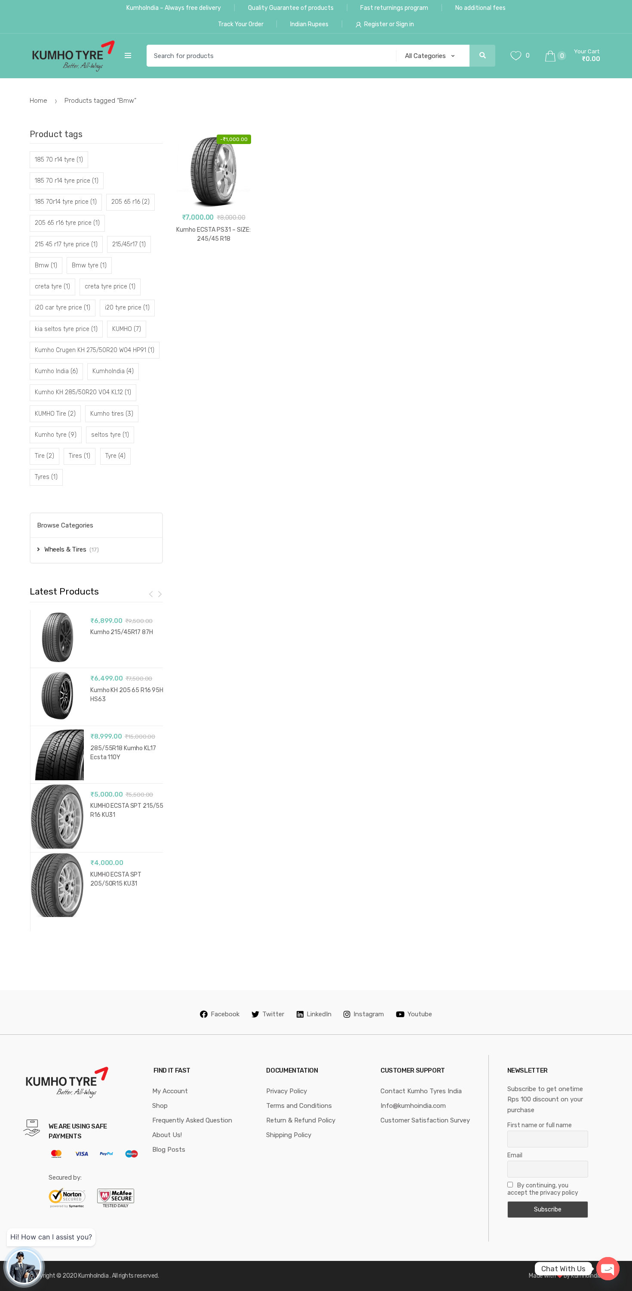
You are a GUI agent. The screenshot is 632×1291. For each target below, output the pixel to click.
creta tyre (52, 286)
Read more (214, 266)
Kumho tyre (56, 435)
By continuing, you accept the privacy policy (542, 1189)
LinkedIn (319, 1014)
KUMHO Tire (55, 413)
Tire (44, 456)
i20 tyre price (127, 307)
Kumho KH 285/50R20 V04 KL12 (83, 392)
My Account (170, 1091)
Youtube (420, 1014)
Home (38, 100)
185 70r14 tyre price (66, 201)
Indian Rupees (309, 24)
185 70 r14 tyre (59, 159)
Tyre (115, 456)
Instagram (368, 1014)
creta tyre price (110, 286)
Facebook (225, 1014)
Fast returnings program (394, 8)
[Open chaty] (608, 1268)
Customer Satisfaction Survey (425, 1120)
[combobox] (269, 56)
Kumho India (56, 371)
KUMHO (126, 329)
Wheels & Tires (65, 549)
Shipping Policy (288, 1135)
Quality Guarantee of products (291, 8)
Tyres (46, 477)
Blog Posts (168, 1149)
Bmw (46, 265)
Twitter (273, 1014)
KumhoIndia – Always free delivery (173, 8)
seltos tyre (110, 435)
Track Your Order (241, 24)
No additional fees (480, 8)
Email (514, 1155)
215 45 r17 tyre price (66, 244)
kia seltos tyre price (66, 329)
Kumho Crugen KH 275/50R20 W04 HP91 (94, 350)
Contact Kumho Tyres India (421, 1091)
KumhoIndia (113, 371)
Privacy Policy (286, 1091)
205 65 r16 (130, 201)
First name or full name (539, 1125)
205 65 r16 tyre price (67, 223)
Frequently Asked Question (192, 1120)
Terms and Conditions (299, 1106)
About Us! (167, 1135)
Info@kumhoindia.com (413, 1106)
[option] (96, 765)
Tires (79, 456)
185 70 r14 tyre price (66, 180)
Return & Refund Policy (300, 1120)
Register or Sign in (389, 24)
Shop (160, 1106)
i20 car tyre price (62, 307)
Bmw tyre (89, 265)
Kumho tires (111, 413)
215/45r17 (129, 244)
